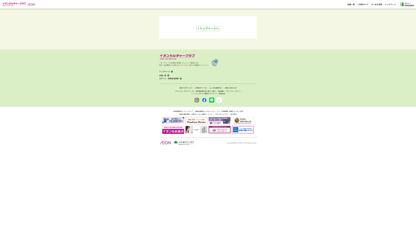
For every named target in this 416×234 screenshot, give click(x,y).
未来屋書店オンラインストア (183, 111)
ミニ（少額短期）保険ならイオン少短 (230, 111)
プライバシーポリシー (233, 91)
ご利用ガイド (199, 88)
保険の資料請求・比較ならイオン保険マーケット (196, 114)
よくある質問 (214, 88)
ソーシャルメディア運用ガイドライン (204, 93)
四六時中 (234, 114)
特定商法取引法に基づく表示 (206, 91)
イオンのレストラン (221, 114)
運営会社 (222, 93)
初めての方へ (184, 88)
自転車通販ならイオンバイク (205, 111)
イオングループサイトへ (183, 91)
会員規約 (221, 91)
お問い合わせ (229, 88)
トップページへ (209, 28)
